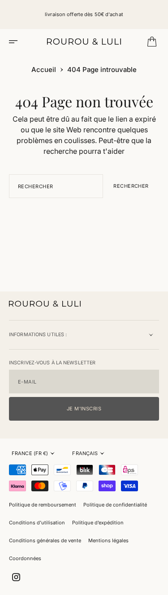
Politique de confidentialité (115, 505)
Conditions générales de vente (45, 540)
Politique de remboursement (42, 505)
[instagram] (16, 577)
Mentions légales (108, 540)
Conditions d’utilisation (37, 522)
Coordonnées (25, 558)
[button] (16, 41)
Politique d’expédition (98, 522)
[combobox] (56, 186)
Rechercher (130, 186)
